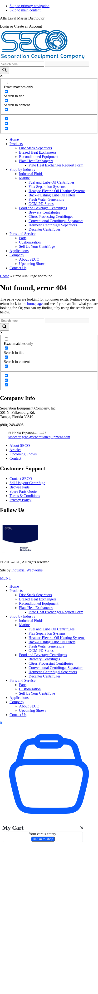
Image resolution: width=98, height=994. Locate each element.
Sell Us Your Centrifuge (37, 693)
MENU (5, 578)
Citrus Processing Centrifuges (51, 663)
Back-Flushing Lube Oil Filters (52, 642)
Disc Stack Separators (35, 595)
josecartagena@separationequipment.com (39, 437)
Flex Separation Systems (47, 633)
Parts (22, 685)
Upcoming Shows (23, 454)
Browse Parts (19, 487)
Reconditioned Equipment (38, 603)
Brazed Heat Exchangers (37, 599)
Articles (15, 450)
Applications (19, 698)
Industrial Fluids (31, 621)
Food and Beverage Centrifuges (43, 655)
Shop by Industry (22, 616)
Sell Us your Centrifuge (27, 483)
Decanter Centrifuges (44, 676)
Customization (30, 689)
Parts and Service (22, 680)
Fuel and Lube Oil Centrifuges (51, 629)
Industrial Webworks (27, 570)
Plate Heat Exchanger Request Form (56, 612)
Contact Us (18, 715)
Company (17, 702)
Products (16, 591)
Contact (15, 458)
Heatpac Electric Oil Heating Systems (57, 638)
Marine (24, 625)
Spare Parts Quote (23, 491)
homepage (35, 304)
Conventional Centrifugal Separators (56, 668)
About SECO (20, 445)
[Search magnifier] (4, 70)
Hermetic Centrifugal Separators (53, 672)
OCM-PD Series (41, 650)
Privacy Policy (20, 500)
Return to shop (43, 839)
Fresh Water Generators (46, 646)
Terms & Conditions (25, 496)
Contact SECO (21, 479)
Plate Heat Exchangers (36, 608)
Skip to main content (25, 10)
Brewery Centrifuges (44, 659)
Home (4, 276)
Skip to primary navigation (29, 6)
